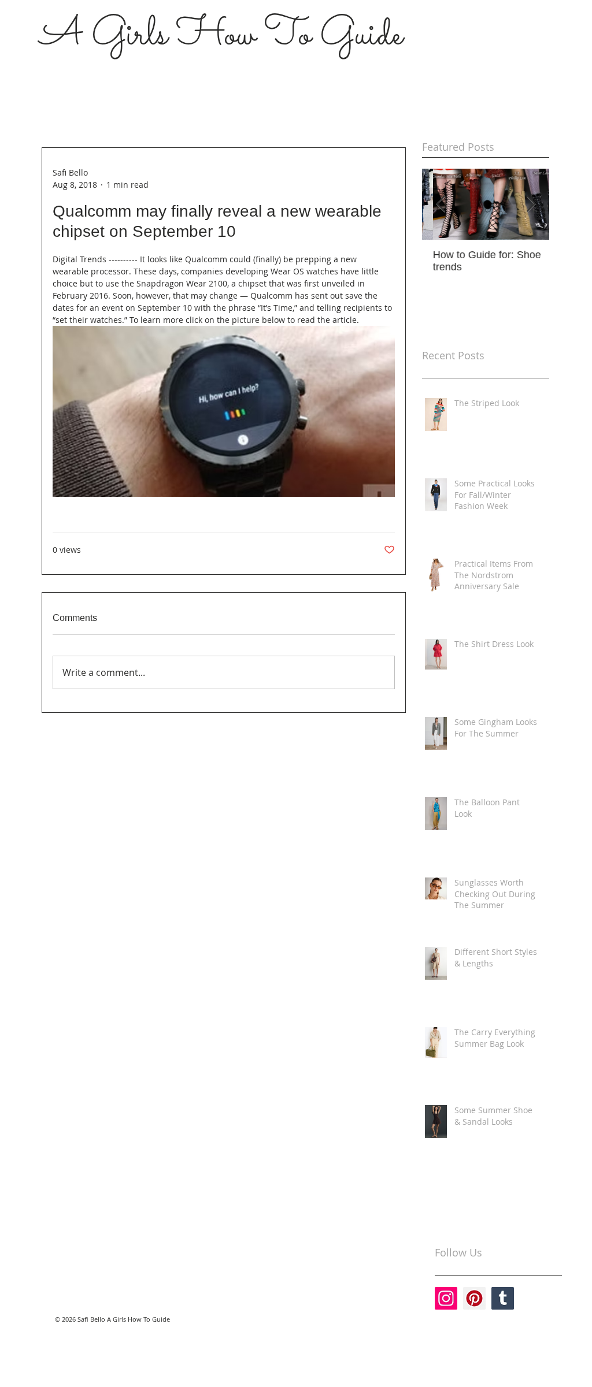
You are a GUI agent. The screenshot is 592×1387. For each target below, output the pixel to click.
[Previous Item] (440, 204)
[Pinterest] (474, 1298)
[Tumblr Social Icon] (502, 1298)
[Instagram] (446, 1298)
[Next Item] (531, 204)
